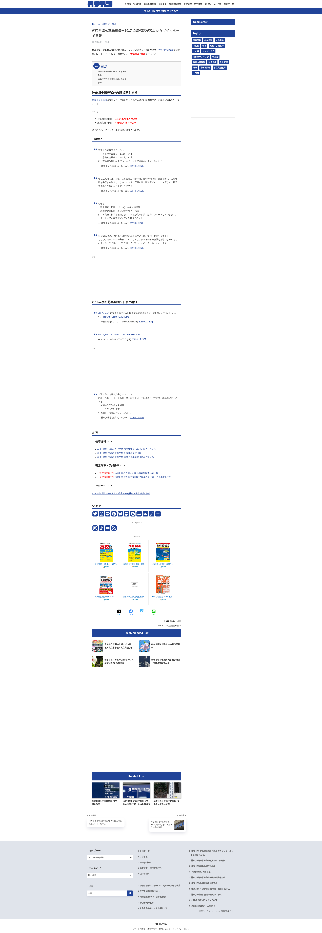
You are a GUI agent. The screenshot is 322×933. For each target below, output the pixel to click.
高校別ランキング (201, 57)
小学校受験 (205, 68)
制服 (195, 68)
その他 (196, 46)
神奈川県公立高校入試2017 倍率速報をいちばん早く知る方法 (126, 449)
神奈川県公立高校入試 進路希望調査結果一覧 (127, 473)
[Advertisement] (136, 277)
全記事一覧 (229, 4)
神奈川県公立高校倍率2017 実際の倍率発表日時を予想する (125, 457)
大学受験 (198, 4)
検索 (128, 4)
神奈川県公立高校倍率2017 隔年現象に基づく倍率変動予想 (134, 477)
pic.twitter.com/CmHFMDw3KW (125, 334)
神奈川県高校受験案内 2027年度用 (106, 597)
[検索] (130, 893)
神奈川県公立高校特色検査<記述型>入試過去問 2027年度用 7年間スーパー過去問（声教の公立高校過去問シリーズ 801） (134, 597)
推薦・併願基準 (217, 46)
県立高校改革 (220, 68)
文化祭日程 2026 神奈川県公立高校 (161, 11)
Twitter (100, 75)
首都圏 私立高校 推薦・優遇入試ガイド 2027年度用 (134, 564)
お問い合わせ (164, 929)
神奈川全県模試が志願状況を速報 (112, 72)
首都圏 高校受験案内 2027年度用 (106, 564)
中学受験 (188, 4)
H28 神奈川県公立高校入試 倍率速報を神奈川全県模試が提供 (121, 493)
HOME (162, 923)
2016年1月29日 (146, 322)
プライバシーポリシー (181, 929)
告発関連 (137, 4)
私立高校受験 (175, 4)
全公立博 (224, 62)
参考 (100, 83)
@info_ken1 (103, 313)
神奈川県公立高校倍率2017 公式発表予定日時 (119, 453)
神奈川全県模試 (165, 50)
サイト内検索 (139, 929)
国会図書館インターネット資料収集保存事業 (160, 885)
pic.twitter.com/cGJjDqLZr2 (116, 317)
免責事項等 (152, 929)
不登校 (196, 73)
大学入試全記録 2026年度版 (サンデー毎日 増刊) (163, 597)
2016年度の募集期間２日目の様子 (112, 79)
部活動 (215, 57)
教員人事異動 (199, 62)
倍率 (179, 621)
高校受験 (171, 626)
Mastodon (144, 874)
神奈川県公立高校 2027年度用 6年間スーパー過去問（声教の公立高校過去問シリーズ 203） (163, 564)
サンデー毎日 (208, 51)
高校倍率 (162, 4)
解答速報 (212, 62)
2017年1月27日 (137, 166)
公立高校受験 (150, 4)
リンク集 (217, 4)
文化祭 (208, 4)
